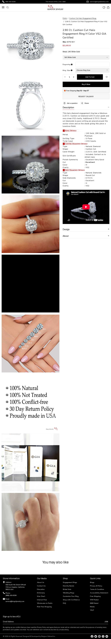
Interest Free (42, 600)
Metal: (71, 52)
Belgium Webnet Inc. (48, 636)
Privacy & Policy (96, 586)
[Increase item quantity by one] (73, 77)
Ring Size (66, 70)
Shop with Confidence (71, 600)
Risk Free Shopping (44, 607)
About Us (40, 582)
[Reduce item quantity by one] (65, 77)
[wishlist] (104, 7)
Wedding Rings (68, 593)
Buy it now (86, 84)
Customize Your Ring (71, 596)
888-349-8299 (11, 1)
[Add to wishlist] (106, 77)
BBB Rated (94, 603)
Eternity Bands (68, 586)
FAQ (64, 603)
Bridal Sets (67, 589)
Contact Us (41, 586)
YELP (92, 610)
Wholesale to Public (44, 603)
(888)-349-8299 (11, 595)
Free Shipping (95, 596)
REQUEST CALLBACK (86, 96)
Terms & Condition (97, 589)
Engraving (66, 64)
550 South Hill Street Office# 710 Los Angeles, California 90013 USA (16, 587)
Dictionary (41, 593)
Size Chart (41, 596)
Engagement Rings (70, 582)
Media (92, 607)
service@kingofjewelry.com (99, 1)
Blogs (92, 582)
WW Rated (94, 600)
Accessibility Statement (99, 593)
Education (41, 589)
